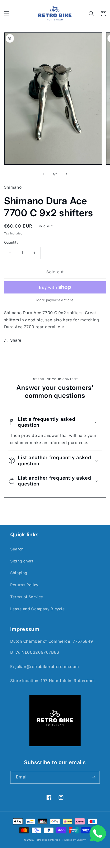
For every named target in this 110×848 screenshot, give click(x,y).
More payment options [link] (55, 300)
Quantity (11, 242)
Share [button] (15, 340)
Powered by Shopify (74, 840)
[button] (7, 13)
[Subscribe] (94, 777)
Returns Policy (24, 585)
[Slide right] (66, 174)
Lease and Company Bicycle (37, 609)
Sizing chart (22, 561)
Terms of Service (26, 597)
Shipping (18, 573)
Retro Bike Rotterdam (48, 840)
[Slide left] (43, 174)
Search (17, 549)
